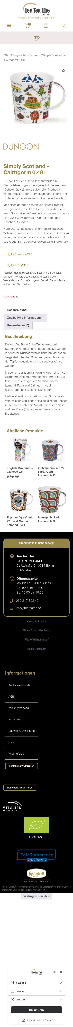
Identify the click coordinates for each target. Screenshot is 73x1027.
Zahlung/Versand (18, 708)
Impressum (15, 719)
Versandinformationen (35, 890)
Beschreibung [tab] (17, 310)
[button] (9, 25)
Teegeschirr (20, 55)
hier (28, 284)
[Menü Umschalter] (37, 39)
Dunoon (35, 55)
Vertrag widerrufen (37, 896)
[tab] (36, 543)
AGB (11, 696)
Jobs (11, 742)
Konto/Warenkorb (19, 685)
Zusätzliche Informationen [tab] (25, 317)
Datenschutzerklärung (21, 731)
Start (7, 55)
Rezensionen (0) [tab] (18, 325)
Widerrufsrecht (17, 753)
